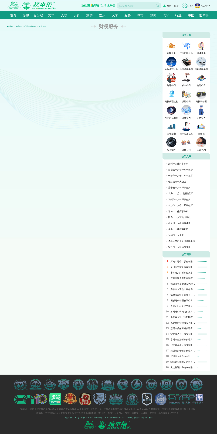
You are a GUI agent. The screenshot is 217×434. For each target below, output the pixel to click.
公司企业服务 (30, 26)
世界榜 (204, 15)
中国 (191, 15)
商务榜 (19, 26)
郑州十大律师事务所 (178, 163)
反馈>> (137, 417)
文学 (51, 15)
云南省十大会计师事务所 (180, 169)
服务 (127, 15)
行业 (178, 15)
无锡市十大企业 (176, 235)
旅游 (89, 15)
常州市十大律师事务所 (179, 199)
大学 (115, 15)
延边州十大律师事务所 (179, 223)
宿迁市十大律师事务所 (179, 247)
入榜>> (150, 417)
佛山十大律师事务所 (178, 229)
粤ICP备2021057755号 (92, 417)
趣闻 (153, 15)
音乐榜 (38, 15)
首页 (13, 15)
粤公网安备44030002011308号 (118, 417)
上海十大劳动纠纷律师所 (180, 193)
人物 (64, 15)
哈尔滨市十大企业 (177, 181)
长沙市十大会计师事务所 (180, 205)
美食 (77, 15)
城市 (140, 15)
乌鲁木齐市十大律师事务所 (181, 241)
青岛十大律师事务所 (178, 211)
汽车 (166, 15)
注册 (176, 5)
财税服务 (42, 26)
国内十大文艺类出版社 (179, 217)
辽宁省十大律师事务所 (179, 187)
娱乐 (102, 15)
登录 (169, 5)
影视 (26, 15)
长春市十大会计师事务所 (180, 175)
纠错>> (144, 417)
